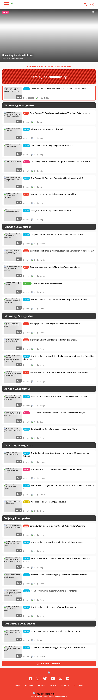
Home (17, 685)
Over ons (78, 685)
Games (53, 685)
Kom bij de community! (49, 76)
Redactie (65, 685)
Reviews (29, 685)
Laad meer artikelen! (50, 663)
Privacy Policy (61, 696)
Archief (41, 685)
